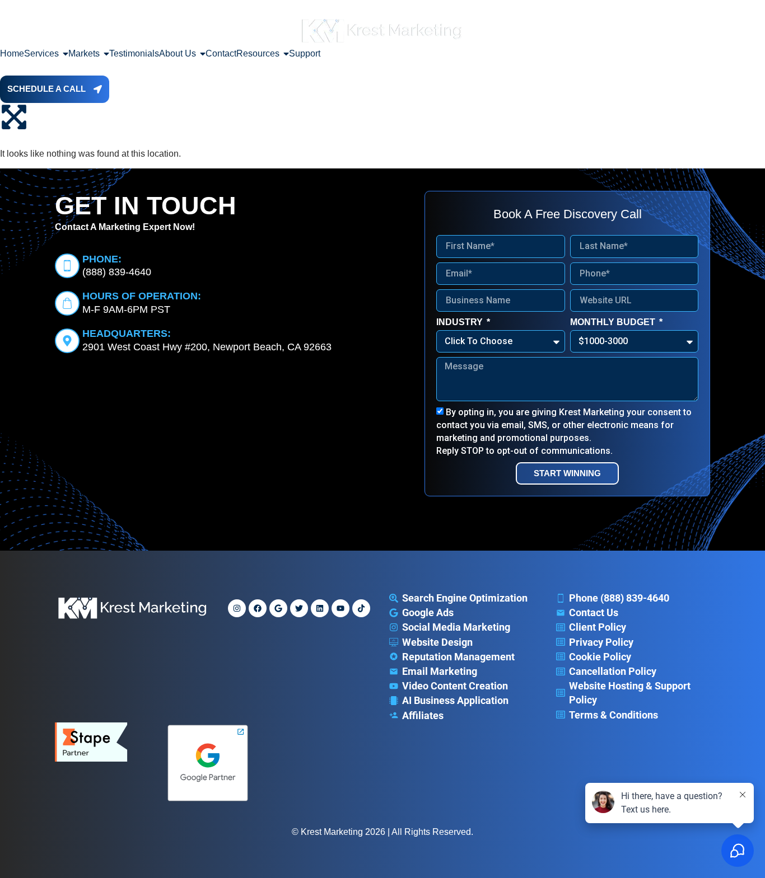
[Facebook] (258, 608)
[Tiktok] (361, 608)
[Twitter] (299, 608)
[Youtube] (340, 608)
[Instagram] (237, 608)
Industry (460, 322)
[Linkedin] (320, 608)
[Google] (278, 608)
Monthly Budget (613, 322)
